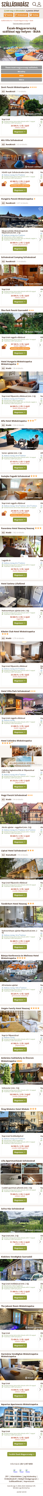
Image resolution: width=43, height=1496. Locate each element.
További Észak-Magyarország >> (22, 1454)
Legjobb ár (6, 560)
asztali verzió (21, 1492)
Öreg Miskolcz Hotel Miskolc (15, 1109)
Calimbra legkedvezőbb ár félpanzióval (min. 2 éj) (18, 771)
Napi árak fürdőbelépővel (12, 1136)
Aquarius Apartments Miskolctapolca (19, 1404)
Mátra (21, 80)
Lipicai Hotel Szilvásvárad (14, 850)
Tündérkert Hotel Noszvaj (14, 903)
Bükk (21, 76)
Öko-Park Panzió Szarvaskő (14, 310)
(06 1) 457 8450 (26, 1464)
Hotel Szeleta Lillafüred (13, 583)
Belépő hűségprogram (27, 1479)
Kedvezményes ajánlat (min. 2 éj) (15, 610)
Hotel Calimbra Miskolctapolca (16, 740)
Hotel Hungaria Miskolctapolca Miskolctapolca (16, 362)
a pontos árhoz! (22, 11)
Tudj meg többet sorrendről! (21, 24)
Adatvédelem (16, 1476)
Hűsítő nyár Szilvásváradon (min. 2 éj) (17, 172)
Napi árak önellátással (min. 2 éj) (15, 1284)
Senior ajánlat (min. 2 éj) (12, 453)
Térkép (35, 15)
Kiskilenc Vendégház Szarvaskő (16, 1256)
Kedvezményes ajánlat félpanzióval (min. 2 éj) (19, 932)
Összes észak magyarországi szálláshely (21, 67)
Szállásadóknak (15, 1481)
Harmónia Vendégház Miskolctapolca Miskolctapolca (19, 1355)
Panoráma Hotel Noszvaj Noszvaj (17, 528)
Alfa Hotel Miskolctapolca (14, 421)
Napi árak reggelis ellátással (13, 337)
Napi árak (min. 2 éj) (10, 1236)
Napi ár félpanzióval (10, 1035)
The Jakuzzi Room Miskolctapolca (17, 1306)
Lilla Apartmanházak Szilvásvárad (18, 1160)
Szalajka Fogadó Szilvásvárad (15, 476)
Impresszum (29, 1481)
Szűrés (9, 15)
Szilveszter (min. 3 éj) (10, 1088)
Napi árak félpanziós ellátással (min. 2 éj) (19, 396)
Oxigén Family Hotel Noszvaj (15, 1008)
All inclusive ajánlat (10, 985)
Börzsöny (21, 71)
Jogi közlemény (29, 1476)
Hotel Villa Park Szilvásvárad (15, 691)
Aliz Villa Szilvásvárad (12, 140)
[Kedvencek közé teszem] (40, 97)
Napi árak (6, 119)
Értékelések (22, 15)
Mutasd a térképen (34, 114)
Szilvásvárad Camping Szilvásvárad (18, 257)
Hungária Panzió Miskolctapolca (17, 198)
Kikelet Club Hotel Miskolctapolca (18, 631)
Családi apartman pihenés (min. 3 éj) (17, 1188)
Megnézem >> (20, 132)
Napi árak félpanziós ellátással (14, 666)
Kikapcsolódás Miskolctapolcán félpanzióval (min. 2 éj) (15, 232)
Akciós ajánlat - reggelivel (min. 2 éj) (16, 827)
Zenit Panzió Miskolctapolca (15, 87)
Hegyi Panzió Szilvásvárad (14, 795)
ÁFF (7, 1476)
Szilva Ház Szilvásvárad (12, 1208)
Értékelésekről (11, 1479)
